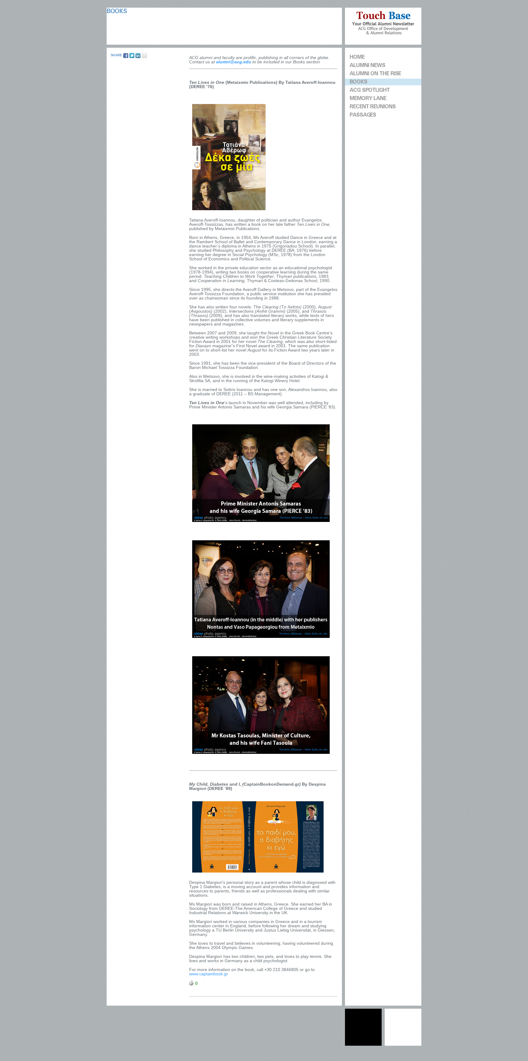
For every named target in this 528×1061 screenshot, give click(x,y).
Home (357, 57)
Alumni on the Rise (375, 73)
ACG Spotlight (370, 90)
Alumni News (367, 65)
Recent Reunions (373, 107)
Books (358, 82)
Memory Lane (368, 98)
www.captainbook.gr (208, 973)
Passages (363, 115)
